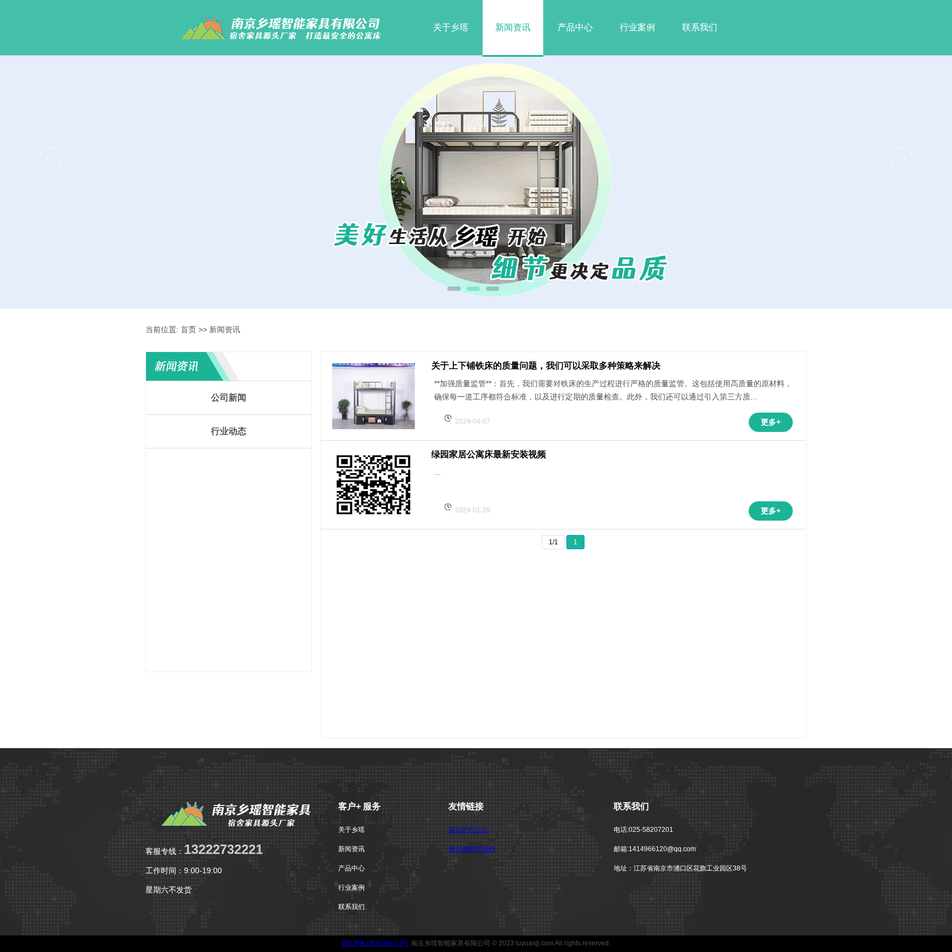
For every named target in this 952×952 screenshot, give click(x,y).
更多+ (771, 422)
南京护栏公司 (468, 830)
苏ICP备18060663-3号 (375, 943)
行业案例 (637, 27)
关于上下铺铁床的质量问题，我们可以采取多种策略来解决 (546, 365)
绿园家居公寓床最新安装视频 (488, 454)
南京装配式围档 (471, 849)
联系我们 (699, 27)
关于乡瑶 (450, 27)
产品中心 (575, 27)
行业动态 (228, 431)
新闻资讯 (513, 27)
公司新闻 (228, 397)
